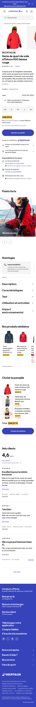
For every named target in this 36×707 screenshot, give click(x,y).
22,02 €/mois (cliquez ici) (12, 120)
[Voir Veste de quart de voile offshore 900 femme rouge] (7, 389)
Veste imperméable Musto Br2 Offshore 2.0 (7, 349)
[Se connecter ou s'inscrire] (26, 11)
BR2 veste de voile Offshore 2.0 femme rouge (22, 349)
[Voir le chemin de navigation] (3, 23)
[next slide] (10, 242)
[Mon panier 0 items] (31, 11)
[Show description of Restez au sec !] (28, 232)
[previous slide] (4, 242)
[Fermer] (32, 4)
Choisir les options (18, 431)
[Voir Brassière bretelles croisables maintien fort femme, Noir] (7, 412)
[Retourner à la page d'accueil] (15, 11)
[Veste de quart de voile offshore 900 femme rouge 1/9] (14, 37)
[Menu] (4, 11)
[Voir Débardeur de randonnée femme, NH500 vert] (7, 401)
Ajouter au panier (18, 133)
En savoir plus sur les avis (10, 463)
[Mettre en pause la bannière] (29, 4)
